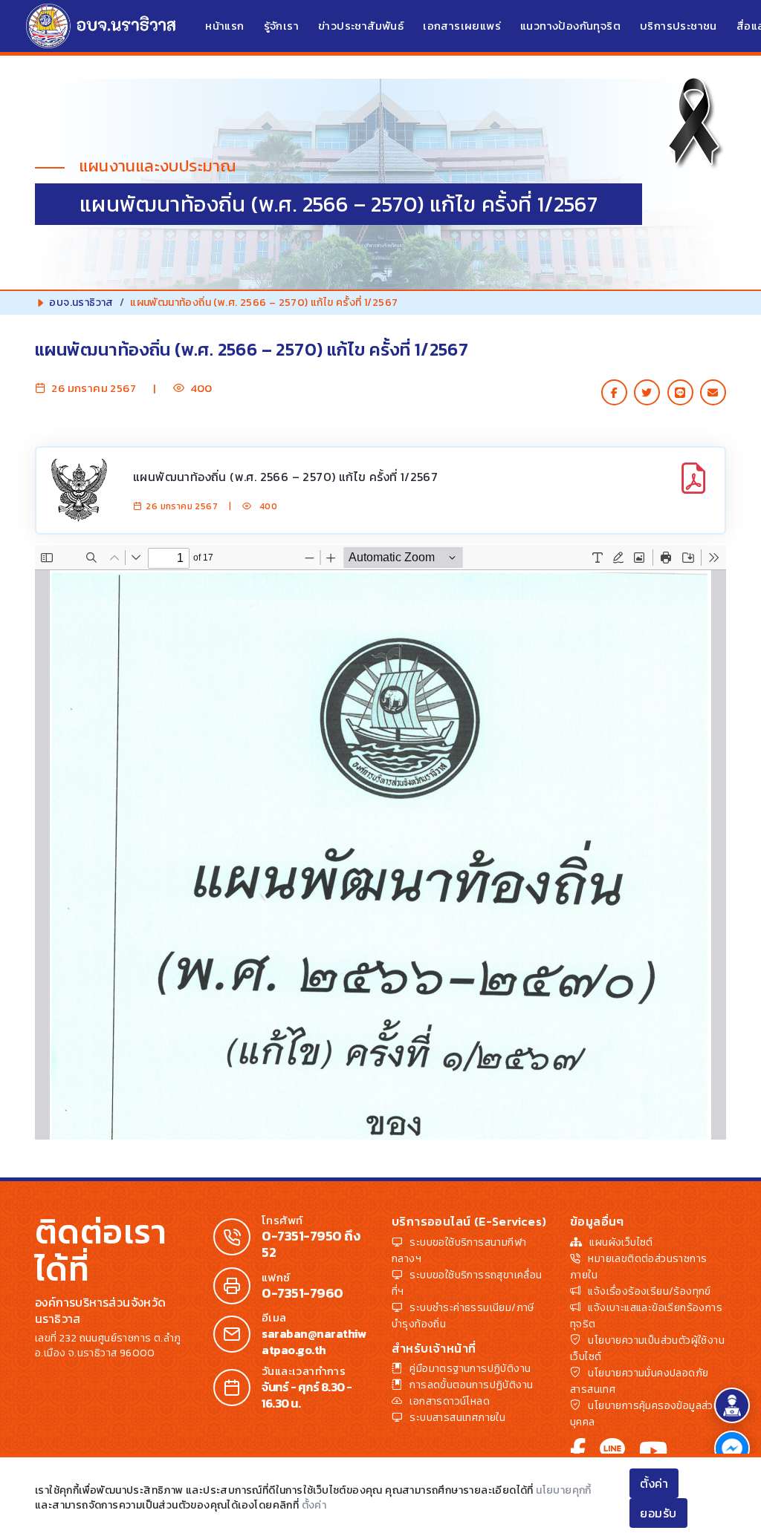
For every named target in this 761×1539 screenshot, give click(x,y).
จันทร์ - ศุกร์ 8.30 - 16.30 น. (307, 1395)
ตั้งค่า (314, 1505)
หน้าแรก (224, 25)
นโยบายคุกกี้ (564, 1490)
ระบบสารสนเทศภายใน (457, 1417)
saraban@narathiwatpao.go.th (314, 1341)
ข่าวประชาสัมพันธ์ (361, 25)
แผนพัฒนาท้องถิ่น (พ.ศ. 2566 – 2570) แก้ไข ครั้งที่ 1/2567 (285, 477)
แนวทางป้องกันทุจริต (570, 25)
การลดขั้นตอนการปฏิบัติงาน (471, 1385)
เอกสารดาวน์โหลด (449, 1401)
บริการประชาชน (678, 25)
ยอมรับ (658, 1513)
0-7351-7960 (302, 1293)
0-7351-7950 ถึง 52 (311, 1244)
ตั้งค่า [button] (654, 1483)
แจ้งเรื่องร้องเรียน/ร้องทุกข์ (649, 1291)
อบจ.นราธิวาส (81, 302)
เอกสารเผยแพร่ (462, 25)
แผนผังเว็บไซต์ (620, 1242)
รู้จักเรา (281, 25)
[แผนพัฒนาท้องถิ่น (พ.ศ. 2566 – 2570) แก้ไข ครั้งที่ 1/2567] (693, 486)
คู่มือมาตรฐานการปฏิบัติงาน (470, 1368)
